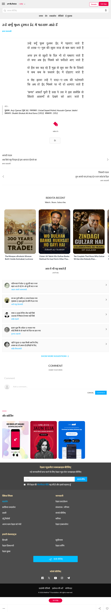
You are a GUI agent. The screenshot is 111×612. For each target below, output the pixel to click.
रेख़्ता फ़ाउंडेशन (61, 501)
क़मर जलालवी (7, 31)
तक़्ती (4, 513)
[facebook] (42, 578)
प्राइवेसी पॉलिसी (44, 588)
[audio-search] (106, 10)
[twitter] (49, 578)
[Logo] (11, 4)
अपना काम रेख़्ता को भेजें (11, 524)
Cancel (90, 393)
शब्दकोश (52, 16)
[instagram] (62, 578)
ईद (55, 140)
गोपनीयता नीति (43, 484)
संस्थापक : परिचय (62, 507)
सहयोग (5, 501)
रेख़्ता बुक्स (6, 551)
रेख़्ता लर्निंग (60, 546)
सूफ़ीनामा (59, 540)
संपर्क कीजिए (61, 513)
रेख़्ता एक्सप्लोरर (62, 524)
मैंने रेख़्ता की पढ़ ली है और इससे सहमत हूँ (49, 484)
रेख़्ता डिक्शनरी (8, 546)
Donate (94, 4)
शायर (41, 16)
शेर (46, 16)
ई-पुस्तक (68, 16)
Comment (101, 393)
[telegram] (68, 578)
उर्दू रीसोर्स (6, 518)
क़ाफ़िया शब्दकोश (9, 507)
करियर (58, 518)
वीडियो (60, 16)
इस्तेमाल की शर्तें (57, 588)
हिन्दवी (4, 540)
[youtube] (55, 578)
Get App (104, 4)
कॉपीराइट (68, 588)
